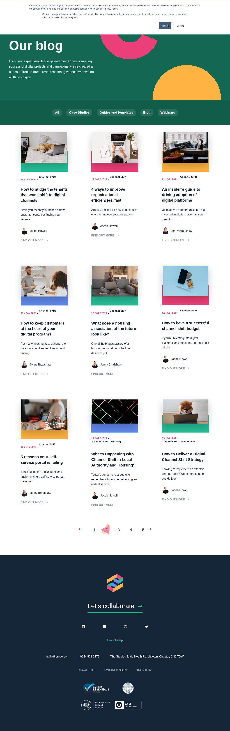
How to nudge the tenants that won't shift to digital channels (44, 195)
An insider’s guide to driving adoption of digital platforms (181, 195)
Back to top (115, 640)
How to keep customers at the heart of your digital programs (42, 329)
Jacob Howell (38, 230)
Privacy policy (143, 669)
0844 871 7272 (89, 656)
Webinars (167, 112)
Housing (116, 441)
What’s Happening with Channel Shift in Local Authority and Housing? (113, 459)
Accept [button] (165, 25)
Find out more (32, 240)
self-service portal (52, 476)
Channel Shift (47, 177)
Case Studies (79, 112)
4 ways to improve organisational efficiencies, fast (108, 195)
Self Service (188, 441)
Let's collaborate (111, 606)
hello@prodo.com (57, 656)
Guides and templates (116, 112)
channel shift (201, 342)
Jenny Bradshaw (181, 230)
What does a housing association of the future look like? (113, 329)
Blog (146, 112)
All (57, 112)
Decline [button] (180, 25)
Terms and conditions (115, 669)
